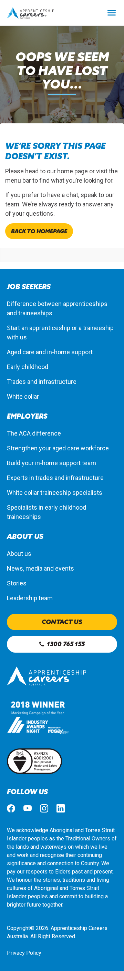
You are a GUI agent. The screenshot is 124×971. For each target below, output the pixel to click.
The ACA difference (34, 433)
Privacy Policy (24, 953)
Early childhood (27, 366)
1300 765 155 (66, 644)
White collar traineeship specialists (54, 492)
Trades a (18, 381)
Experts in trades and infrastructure (55, 477)
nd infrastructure (53, 381)
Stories (17, 583)
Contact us (62, 622)
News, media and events (40, 568)
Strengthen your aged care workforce (58, 448)
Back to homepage (39, 231)
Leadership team (30, 598)
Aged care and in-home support (50, 352)
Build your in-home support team (51, 463)
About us (19, 553)
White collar (23, 396)
